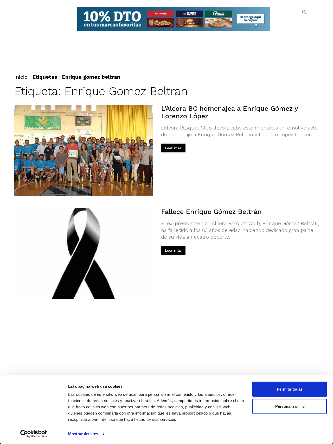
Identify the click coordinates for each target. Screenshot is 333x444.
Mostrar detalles (83, 433)
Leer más (173, 148)
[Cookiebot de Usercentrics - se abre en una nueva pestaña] (33, 434)
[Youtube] (299, 31)
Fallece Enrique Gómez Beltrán (211, 211)
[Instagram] (306, 23)
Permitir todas (290, 389)
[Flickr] (283, 31)
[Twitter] (290, 22)
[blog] (298, 23)
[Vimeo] (291, 31)
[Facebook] (283, 23)
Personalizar (286, 406)
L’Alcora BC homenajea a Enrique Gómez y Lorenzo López (229, 112)
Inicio (21, 77)
